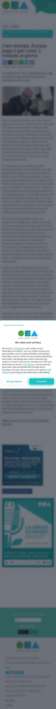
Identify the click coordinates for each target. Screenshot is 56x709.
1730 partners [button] (19, 348)
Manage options (14, 381)
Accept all (41, 381)
